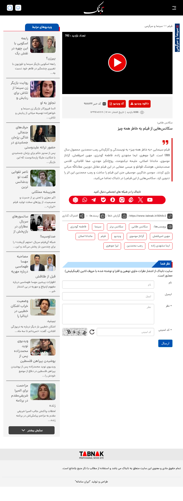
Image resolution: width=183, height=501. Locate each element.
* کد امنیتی (165, 330)
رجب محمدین (135, 246)
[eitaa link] (131, 200)
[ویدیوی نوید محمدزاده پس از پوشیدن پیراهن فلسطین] (43, 347)
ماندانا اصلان (85, 236)
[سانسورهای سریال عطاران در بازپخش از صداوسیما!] (43, 222)
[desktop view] (18, 8)
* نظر (169, 306)
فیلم (170, 26)
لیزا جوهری (112, 246)
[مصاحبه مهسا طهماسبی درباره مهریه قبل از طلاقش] (43, 262)
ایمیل (168, 294)
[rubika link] (75, 200)
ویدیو (117, 236)
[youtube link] (150, 200)
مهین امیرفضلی (161, 236)
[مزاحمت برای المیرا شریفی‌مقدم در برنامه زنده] (43, 391)
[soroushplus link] (113, 200)
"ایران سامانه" (83, 482)
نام (170, 283)
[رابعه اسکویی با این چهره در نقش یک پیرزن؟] (43, 44)
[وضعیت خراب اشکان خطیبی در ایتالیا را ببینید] (43, 307)
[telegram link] (94, 200)
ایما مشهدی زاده (160, 246)
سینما (98, 227)
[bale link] (103, 200)
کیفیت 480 (134, 123)
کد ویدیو (118, 104)
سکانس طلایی (140, 227)
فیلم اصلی (134, 116)
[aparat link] (159, 200)
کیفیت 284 (134, 131)
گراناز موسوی (136, 236)
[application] (117, 63)
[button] (117, 62)
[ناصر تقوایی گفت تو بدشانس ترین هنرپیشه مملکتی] (43, 178)
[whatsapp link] (85, 200)
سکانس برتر (116, 227)
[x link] (140, 200)
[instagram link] (122, 200)
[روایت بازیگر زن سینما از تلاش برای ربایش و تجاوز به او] (43, 89)
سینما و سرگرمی (154, 26)
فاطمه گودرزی (78, 227)
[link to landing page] (94, 7)
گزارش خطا (114, 216)
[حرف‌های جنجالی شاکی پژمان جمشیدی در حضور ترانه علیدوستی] (43, 133)
